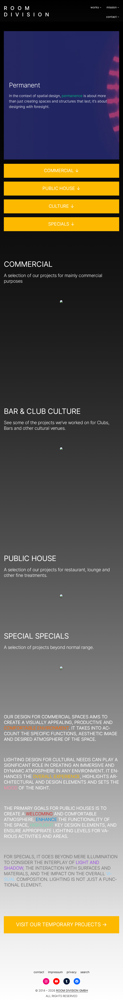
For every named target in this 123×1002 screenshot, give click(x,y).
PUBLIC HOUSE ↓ (61, 188)
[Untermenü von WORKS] (100, 7)
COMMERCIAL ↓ (61, 170)
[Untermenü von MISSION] (118, 7)
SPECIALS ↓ (61, 224)
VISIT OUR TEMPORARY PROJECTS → (61, 924)
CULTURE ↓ (61, 206)
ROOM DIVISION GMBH (72, 990)
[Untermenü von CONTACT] (118, 17)
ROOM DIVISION (28, 11)
